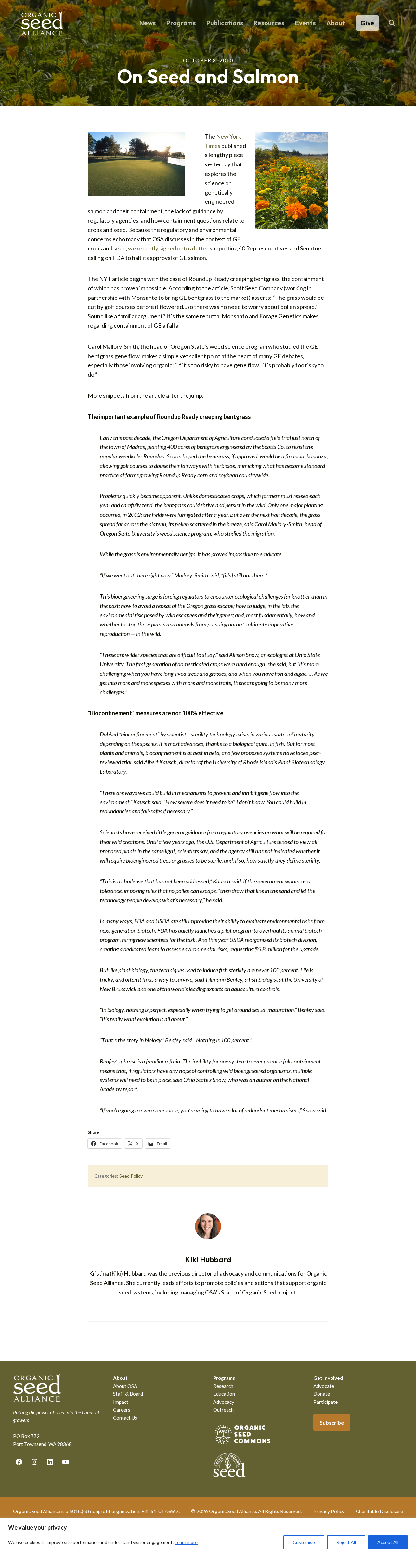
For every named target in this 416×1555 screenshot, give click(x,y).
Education (224, 1394)
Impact (120, 1402)
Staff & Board (128, 1394)
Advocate (323, 1386)
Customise (304, 1542)
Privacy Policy (328, 1511)
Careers (121, 1410)
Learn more (186, 1542)
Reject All (346, 1542)
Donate (321, 1394)
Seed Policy (131, 1176)
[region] (208, 1536)
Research (223, 1386)
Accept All (387, 1542)
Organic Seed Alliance (42, 23)
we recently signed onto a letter (168, 248)
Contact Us (125, 1418)
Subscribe (332, 1422)
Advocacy (223, 1402)
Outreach (223, 1410)
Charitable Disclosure (379, 1511)
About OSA (125, 1386)
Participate (325, 1402)
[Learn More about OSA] (242, 1445)
